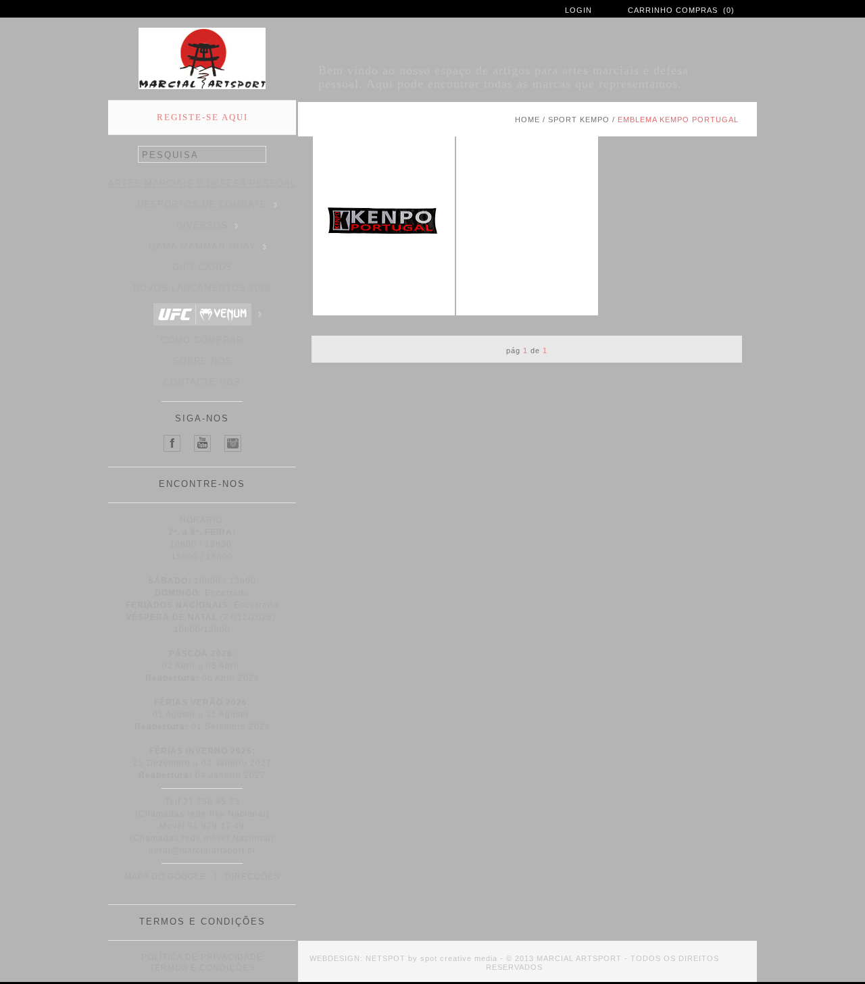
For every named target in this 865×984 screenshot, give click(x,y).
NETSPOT (385, 958)
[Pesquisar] (259, 155)
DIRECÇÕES (252, 876)
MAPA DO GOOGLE (165, 876)
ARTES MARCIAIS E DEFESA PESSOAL (202, 183)
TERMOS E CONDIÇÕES (202, 968)
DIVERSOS (202, 225)
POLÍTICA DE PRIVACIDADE (202, 957)
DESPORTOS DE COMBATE (202, 204)
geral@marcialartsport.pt (202, 850)
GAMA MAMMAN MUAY (202, 246)
